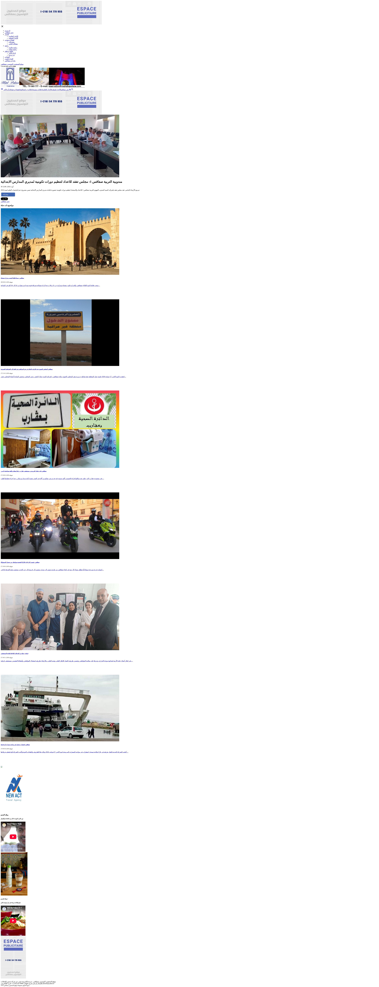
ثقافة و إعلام (9, 51)
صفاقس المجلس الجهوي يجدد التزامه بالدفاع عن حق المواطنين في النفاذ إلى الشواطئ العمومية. (27, 369)
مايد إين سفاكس (10, 61)
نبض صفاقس (9, 32)
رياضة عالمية (13, 47)
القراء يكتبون (9, 59)
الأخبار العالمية (13, 36)
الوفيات (7, 57)
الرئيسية (7, 31)
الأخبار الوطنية (13, 38)
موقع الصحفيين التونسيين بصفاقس (12, 64)
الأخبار (7, 34)
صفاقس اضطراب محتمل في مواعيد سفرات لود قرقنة (15, 744)
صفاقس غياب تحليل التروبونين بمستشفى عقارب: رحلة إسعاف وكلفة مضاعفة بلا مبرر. (24, 471)
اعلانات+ (29, 89)
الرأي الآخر (12, 53)
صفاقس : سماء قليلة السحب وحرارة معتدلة (12, 278)
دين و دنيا (12, 55)
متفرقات (12, 42)
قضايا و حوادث (9, 40)
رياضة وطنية (13, 49)
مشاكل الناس (13, 44)
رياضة (7, 46)
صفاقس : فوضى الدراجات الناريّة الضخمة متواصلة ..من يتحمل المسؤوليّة (20, 562)
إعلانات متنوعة (37, 89)
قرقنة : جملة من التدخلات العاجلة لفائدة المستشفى (14, 653)
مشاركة (5, 194)
